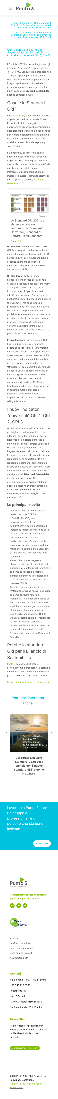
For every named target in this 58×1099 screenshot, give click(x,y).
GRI (20, 241)
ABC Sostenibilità (19, 957)
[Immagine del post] (29, 733)
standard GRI (17, 115)
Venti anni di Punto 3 (21, 953)
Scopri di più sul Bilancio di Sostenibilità (28, 682)
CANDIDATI (42, 843)
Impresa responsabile (21, 948)
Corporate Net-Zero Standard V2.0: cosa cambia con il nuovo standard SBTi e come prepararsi (29, 765)
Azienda (14, 938)
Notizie (28, 32)
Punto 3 (11, 663)
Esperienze (26, 23)
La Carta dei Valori (20, 943)
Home (15, 23)
